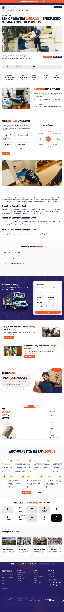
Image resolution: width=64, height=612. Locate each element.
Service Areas (37, 580)
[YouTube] (50, 585)
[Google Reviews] (6, 79)
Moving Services (14, 10)
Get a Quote (51, 574)
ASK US (32, 432)
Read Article (5, 554)
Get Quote (41, 1)
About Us (36, 572)
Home (3, 10)
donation (22, 213)
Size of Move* (51, 297)
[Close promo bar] (62, 1)
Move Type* (39, 297)
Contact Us (51, 576)
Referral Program (37, 582)
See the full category (34, 66)
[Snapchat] (53, 585)
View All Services (21, 582)
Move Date (39, 302)
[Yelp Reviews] (9, 79)
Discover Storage (29, 356)
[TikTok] (60, 585)
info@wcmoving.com (7, 585)
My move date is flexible (43, 306)
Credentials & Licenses (39, 576)
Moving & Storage (22, 576)
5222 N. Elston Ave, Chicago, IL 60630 (9, 587)
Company (40, 7)
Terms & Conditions (20, 600)
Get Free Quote (47, 56)
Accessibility (38, 600)
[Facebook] (50, 582)
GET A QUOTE (58, 7)
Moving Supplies (21, 580)
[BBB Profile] (10, 79)
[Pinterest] (57, 585)
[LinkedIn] (60, 582)
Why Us (25, 405)
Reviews (35, 578)
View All (59, 534)
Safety (35, 574)
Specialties (38, 405)
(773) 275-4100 (5, 3)
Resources (33, 7)
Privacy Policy (30, 600)
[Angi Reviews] (12, 79)
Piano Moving (21, 574)
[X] (57, 582)
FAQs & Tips (51, 572)
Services (26, 7)
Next (48, 312)
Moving (20, 7)
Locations (31, 405)
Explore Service (8, 337)
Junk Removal (21, 578)
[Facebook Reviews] (8, 79)
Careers (35, 584)
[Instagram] (53, 582)
